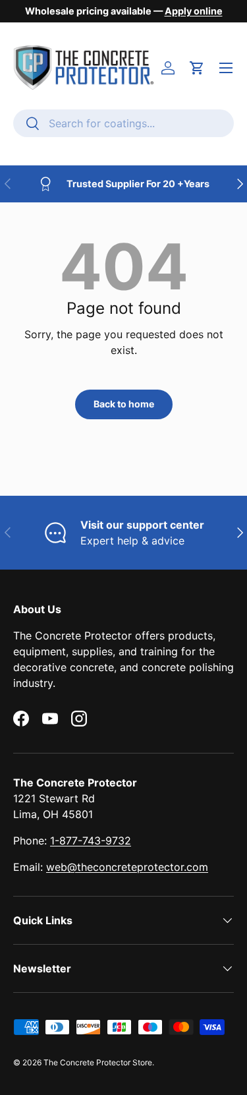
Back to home (124, 403)
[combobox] (123, 123)
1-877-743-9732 (90, 840)
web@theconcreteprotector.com (127, 866)
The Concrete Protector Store (97, 1062)
